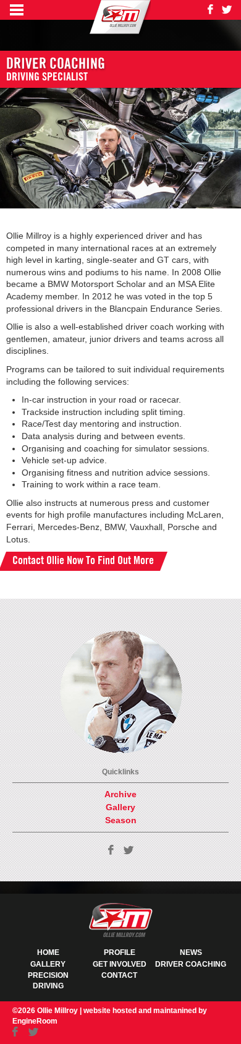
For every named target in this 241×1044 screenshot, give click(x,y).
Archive (120, 794)
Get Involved (119, 964)
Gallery (120, 807)
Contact (119, 975)
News (191, 952)
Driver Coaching (190, 964)
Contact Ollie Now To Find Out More (83, 561)
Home (48, 952)
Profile (119, 952)
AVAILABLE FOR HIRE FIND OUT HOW (83, 704)
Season (121, 820)
